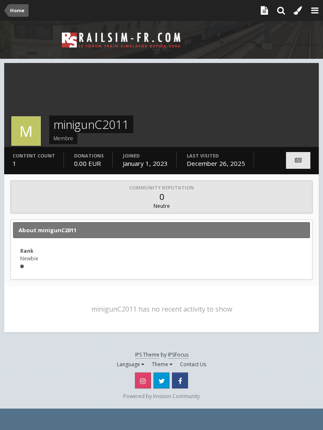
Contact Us (193, 364)
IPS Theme (147, 354)
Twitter (161, 380)
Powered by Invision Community (161, 396)
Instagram (143, 380)
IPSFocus (178, 354)
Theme (160, 364)
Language (129, 364)
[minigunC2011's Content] (298, 160)
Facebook (180, 380)
